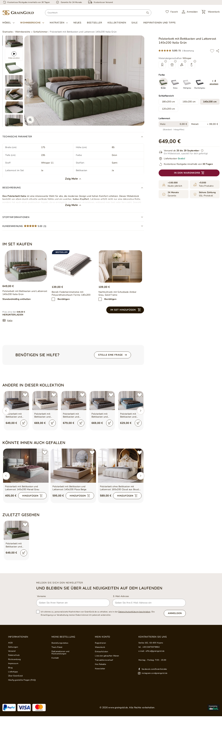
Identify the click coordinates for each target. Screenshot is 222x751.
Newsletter (100, 668)
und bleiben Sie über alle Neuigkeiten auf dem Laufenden (99, 588)
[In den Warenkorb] (23, 423)
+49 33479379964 (150, 647)
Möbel (6, 22)
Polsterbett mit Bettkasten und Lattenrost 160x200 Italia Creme (44, 415)
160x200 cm (189, 101)
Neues (77, 22)
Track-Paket (57, 647)
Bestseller (94, 22)
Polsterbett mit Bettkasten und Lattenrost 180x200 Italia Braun (73, 415)
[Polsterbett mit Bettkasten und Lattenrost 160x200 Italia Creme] (45, 400)
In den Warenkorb (187, 173)
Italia (9, 320)
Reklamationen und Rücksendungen (60, 652)
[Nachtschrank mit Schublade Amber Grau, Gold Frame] (120, 266)
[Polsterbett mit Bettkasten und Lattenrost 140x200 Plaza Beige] (73, 466)
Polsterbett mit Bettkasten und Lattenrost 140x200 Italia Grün (16, 545)
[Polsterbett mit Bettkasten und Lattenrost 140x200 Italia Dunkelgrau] (16, 400)
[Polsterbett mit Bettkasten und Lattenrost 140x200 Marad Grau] (26, 466)
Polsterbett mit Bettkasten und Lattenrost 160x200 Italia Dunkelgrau (102, 415)
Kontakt (55, 658)
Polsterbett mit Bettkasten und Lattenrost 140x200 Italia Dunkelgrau (16, 415)
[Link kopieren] (218, 51)
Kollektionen (117, 22)
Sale (134, 22)
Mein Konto (102, 636)
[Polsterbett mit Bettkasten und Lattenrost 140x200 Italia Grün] (25, 266)
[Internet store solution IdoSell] (213, 707)
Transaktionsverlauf (104, 660)
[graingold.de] (18, 12)
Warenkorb (100, 647)
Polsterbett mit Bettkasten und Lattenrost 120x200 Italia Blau (130, 415)
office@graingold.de (155, 651)
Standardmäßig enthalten (16, 299)
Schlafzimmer (40, 31)
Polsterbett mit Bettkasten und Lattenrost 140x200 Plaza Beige (69, 488)
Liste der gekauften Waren (107, 656)
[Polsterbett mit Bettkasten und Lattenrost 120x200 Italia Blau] (131, 400)
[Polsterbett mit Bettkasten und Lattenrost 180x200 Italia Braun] (73, 400)
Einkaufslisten (101, 651)
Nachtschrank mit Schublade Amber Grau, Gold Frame (117, 293)
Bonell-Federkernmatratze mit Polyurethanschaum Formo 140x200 (71, 293)
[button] (214, 82)
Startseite (7, 31)
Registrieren (100, 643)
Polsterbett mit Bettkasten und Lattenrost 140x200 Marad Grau (22, 488)
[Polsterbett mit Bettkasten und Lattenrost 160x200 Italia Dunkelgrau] (102, 400)
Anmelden (175, 613)
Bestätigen (64, 299)
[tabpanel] (14, 41)
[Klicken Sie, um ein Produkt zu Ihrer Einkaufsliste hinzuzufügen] (212, 51)
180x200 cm (168, 101)
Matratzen (57, 22)
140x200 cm (209, 101)
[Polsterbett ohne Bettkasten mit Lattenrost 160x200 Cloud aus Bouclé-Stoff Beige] (121, 466)
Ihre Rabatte (100, 664)
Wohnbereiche (30, 22)
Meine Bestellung (63, 636)
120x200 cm (168, 109)
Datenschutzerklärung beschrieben (134, 611)
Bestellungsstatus (60, 643)
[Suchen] (147, 12)
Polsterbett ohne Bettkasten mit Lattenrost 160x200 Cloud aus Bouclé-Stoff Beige (120, 488)
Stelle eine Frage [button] (110, 354)
